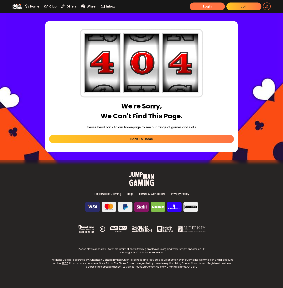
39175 (65, 263)
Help (130, 194)
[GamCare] (86, 229)
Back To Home (141, 139)
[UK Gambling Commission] (142, 229)
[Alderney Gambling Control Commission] (192, 229)
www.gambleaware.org (152, 249)
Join (244, 6)
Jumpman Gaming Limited (105, 259)
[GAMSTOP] (118, 229)
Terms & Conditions (152, 194)
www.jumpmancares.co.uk (188, 249)
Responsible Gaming (107, 194)
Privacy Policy (180, 194)
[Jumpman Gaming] (141, 185)
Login (207, 6)
